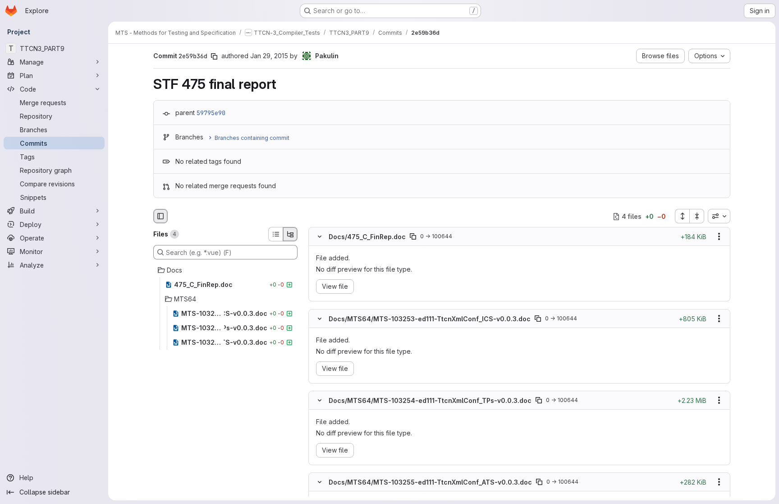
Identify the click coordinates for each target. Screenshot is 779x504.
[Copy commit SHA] (214, 56)
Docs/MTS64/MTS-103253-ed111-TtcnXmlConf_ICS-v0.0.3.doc (430, 318)
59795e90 (211, 113)
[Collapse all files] (697, 216)
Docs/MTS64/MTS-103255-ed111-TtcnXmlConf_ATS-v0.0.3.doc (430, 482)
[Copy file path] (413, 236)
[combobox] (719, 216)
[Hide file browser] (160, 216)
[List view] (275, 234)
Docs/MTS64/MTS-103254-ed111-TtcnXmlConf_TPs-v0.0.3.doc (430, 400)
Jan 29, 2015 (269, 56)
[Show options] (719, 236)
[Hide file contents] (319, 236)
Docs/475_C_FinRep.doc (367, 236)
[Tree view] (290, 234)
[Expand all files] (682, 216)
